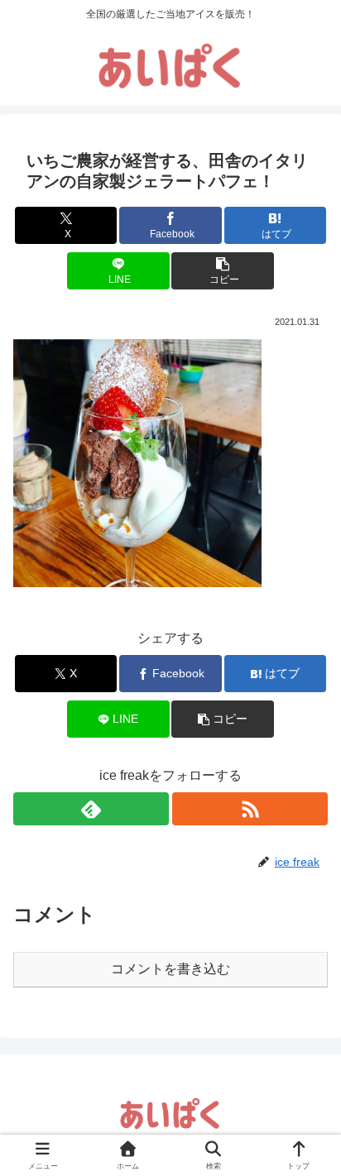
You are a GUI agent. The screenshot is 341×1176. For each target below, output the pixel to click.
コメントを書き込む (170, 969)
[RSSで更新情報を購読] (250, 808)
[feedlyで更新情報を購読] (91, 808)
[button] (222, 270)
